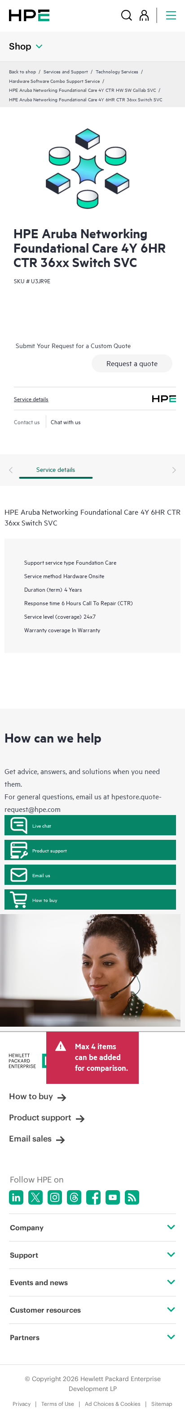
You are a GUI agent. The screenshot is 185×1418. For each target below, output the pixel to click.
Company (27, 1227)
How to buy (44, 899)
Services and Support (66, 71)
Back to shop (22, 71)
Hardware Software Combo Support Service (54, 80)
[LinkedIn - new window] (16, 1197)
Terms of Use (57, 1403)
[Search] (126, 15)
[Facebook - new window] (93, 1197)
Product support (49, 850)
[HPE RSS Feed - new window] (132, 1197)
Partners (25, 1337)
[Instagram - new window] (55, 1197)
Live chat (41, 825)
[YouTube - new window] (113, 1197)
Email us (41, 875)
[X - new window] (35, 1197)
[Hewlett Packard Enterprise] (29, 15)
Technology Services (117, 71)
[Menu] (171, 15)
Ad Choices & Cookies (113, 1403)
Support (24, 1254)
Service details (31, 398)
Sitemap (161, 1403)
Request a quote (132, 363)
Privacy (22, 1403)
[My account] (144, 15)
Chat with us (66, 421)
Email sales (30, 1138)
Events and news (39, 1282)
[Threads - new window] (74, 1197)
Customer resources (45, 1309)
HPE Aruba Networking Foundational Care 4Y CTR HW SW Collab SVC (82, 89)
